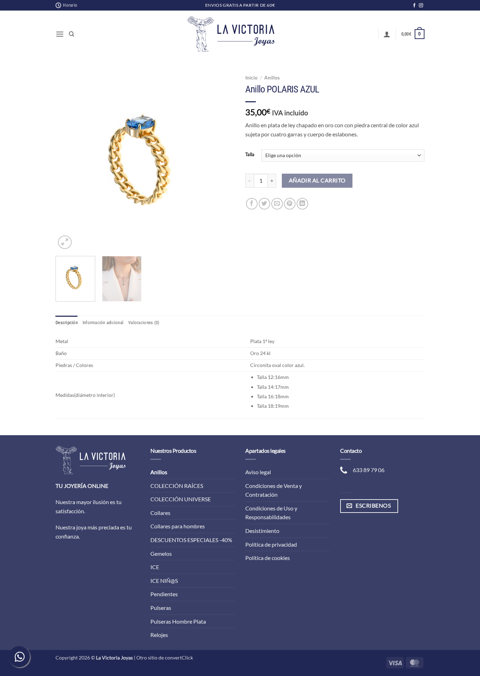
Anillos (272, 78)
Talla (249, 154)
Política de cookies (267, 557)
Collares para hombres (177, 526)
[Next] (222, 161)
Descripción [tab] (67, 322)
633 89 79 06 (368, 469)
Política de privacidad (271, 544)
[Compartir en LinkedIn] (302, 204)
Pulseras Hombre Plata (178, 621)
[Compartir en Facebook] (252, 204)
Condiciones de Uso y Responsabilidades (271, 513)
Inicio (251, 78)
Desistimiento (262, 530)
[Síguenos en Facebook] (414, 5)
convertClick (179, 658)
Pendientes (164, 594)
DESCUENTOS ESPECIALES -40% (191, 539)
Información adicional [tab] (103, 322)
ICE (154, 567)
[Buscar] (71, 34)
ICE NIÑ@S (164, 580)
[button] (60, 34)
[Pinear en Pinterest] (290, 204)
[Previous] (67, 161)
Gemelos (161, 553)
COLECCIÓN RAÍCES (176, 485)
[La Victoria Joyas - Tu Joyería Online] (231, 34)
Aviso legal (258, 472)
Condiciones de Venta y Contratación (273, 490)
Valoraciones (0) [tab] (143, 322)
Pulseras (160, 607)
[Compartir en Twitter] (264, 204)
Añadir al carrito (317, 180)
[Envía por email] (277, 204)
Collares (160, 512)
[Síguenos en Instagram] (421, 5)
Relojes (159, 634)
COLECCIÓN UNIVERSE (180, 499)
